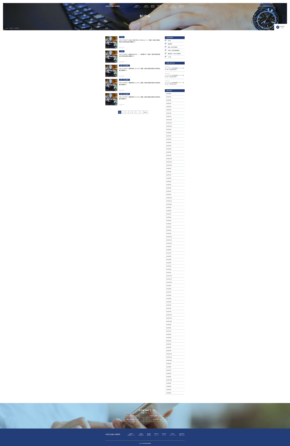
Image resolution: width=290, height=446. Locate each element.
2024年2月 (168, 191)
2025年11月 (169, 123)
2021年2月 (168, 308)
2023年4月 (168, 223)
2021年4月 (168, 302)
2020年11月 (169, 318)
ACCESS (166, 6)
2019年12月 (169, 354)
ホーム (7, 28)
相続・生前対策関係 (172, 47)
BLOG (173, 6)
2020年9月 (168, 324)
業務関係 (170, 44)
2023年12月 (169, 197)
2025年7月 (168, 136)
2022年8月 (168, 250)
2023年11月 (169, 201)
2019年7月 (168, 370)
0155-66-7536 (157, 419)
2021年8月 (168, 289)
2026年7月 (168, 97)
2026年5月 (168, 103)
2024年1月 (168, 194)
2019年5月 (168, 376)
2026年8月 (168, 93)
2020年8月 (168, 328)
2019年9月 (168, 363)
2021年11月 (169, 279)
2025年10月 (169, 126)
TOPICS (159, 6)
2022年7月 (168, 253)
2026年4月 (168, 106)
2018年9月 (168, 383)
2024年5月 (168, 181)
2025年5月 (168, 142)
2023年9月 (168, 207)
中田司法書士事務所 (112, 6)
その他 (169, 57)
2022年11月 (169, 240)
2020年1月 (168, 350)
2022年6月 (168, 256)
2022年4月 (168, 263)
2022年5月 (168, 259)
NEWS (169, 40)
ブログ (11, 28)
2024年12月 (169, 158)
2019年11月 (169, 357)
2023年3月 (168, 227)
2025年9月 (168, 129)
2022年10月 (169, 243)
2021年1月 (168, 311)
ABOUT (137, 6)
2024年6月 (168, 178)
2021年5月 (168, 298)
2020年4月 (168, 341)
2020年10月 (169, 321)
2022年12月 (169, 236)
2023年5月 (168, 220)
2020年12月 (169, 315)
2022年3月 (168, 266)
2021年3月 (168, 305)
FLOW (146, 6)
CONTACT (181, 6)
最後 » (145, 112)
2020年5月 (168, 337)
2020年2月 (168, 347)
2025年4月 (168, 145)
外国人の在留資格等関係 (174, 50)
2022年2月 (168, 269)
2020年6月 (168, 334)
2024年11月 (169, 162)
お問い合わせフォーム (132, 419)
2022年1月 (168, 272)
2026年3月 (168, 110)
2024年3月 (168, 188)
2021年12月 (169, 276)
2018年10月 (169, 380)
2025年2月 (168, 152)
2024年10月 (169, 165)
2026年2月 (168, 113)
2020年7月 (168, 331)
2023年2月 (168, 230)
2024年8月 (168, 171)
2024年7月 (168, 175)
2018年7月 (168, 389)
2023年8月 (168, 210)
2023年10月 (169, 204)
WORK (153, 6)
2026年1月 (168, 116)
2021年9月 (168, 285)
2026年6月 (168, 100)
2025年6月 (168, 139)
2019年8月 (168, 367)
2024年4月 (168, 184)
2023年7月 (168, 214)
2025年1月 (168, 155)
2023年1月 (168, 233)
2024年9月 (168, 168)
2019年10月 (169, 360)
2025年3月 (168, 149)
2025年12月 (169, 119)
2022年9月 (168, 246)
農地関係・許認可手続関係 (174, 53)
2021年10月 (169, 282)
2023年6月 (168, 217)
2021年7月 (168, 292)
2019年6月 (168, 373)
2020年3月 (168, 344)
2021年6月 (168, 295)
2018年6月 (168, 393)
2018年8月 (168, 386)
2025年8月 (168, 132)
